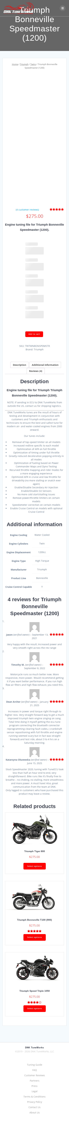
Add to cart (34, 334)
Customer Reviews (34, 1075)
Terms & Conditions (34, 1096)
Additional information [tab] (45, 364)
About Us (34, 1112)
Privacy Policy (34, 1101)
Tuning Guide (34, 1064)
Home (15, 64)
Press (34, 1086)
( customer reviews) (27, 209)
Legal (35, 1091)
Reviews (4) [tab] (35, 371)
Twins (33, 64)
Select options (34, 866)
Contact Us (34, 1107)
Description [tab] (19, 364)
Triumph (24, 64)
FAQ (34, 1070)
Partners (34, 1080)
